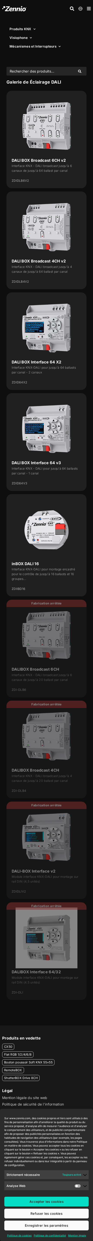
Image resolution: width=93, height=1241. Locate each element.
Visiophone (19, 38)
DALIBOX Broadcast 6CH (35, 669)
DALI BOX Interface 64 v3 (36, 462)
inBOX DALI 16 (25, 563)
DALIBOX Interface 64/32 (36, 972)
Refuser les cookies (46, 1213)
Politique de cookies (19, 1235)
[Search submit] (80, 71)
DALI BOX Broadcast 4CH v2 (39, 261)
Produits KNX (20, 29)
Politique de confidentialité (50, 1235)
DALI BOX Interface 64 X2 (36, 362)
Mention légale (77, 1235)
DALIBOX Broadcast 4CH (35, 770)
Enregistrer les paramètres (46, 1225)
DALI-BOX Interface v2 (33, 871)
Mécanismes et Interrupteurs (33, 46)
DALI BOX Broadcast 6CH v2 (39, 160)
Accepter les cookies (46, 1202)
